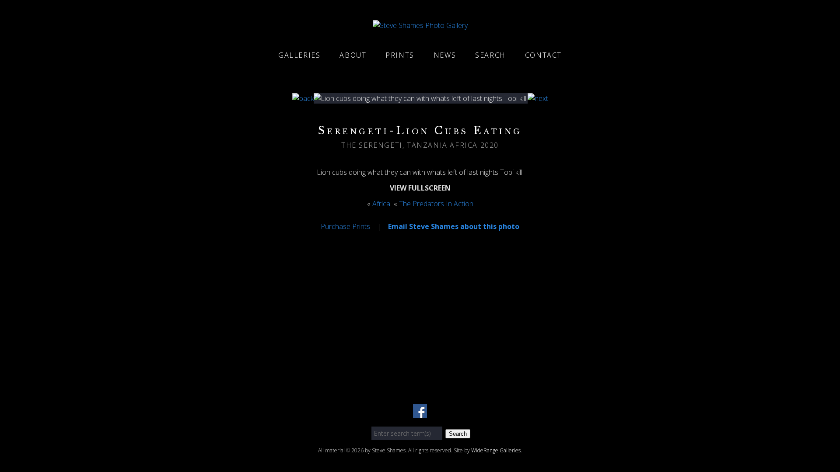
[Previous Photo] (303, 98)
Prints (399, 55)
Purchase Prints (345, 226)
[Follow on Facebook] (420, 413)
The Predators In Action (436, 203)
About (353, 55)
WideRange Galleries (496, 450)
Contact (543, 55)
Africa (381, 203)
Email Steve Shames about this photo (453, 226)
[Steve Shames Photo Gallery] (420, 25)
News (445, 55)
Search (490, 55)
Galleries (299, 55)
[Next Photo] (538, 98)
